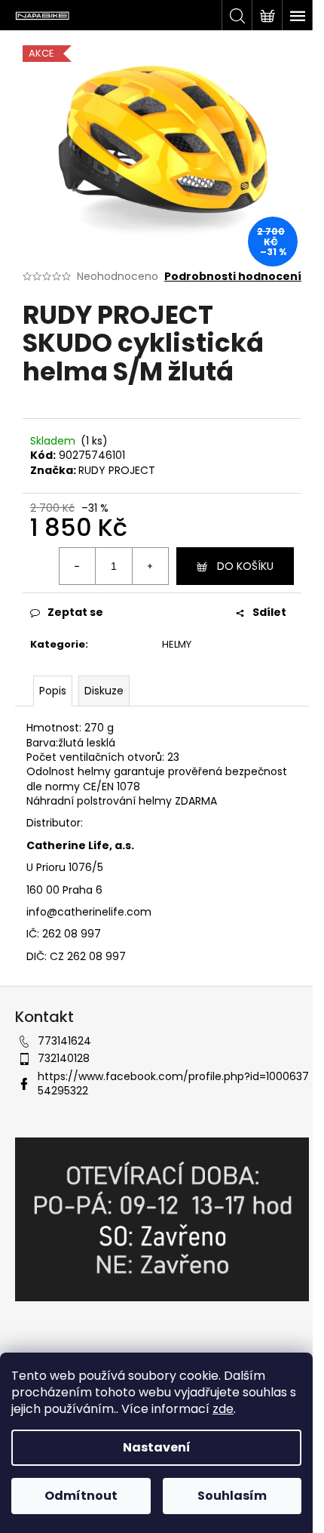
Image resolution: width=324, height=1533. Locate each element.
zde (223, 1409)
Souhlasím (232, 1495)
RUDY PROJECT (116, 470)
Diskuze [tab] (104, 690)
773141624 (64, 1040)
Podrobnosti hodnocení (232, 276)
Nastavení (157, 1447)
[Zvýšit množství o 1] (150, 566)
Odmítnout (81, 1495)
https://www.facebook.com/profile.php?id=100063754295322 (173, 1083)
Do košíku (245, 566)
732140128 (64, 1058)
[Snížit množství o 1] (78, 566)
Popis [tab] (52, 690)
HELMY (176, 644)
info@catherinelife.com (88, 911)
